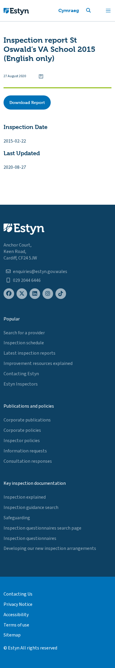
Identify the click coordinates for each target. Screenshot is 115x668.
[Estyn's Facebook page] (9, 293)
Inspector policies (22, 440)
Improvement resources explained (38, 363)
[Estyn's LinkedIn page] (34, 293)
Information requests (25, 451)
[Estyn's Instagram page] (47, 293)
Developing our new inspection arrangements (50, 548)
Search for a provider (24, 333)
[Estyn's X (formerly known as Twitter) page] (21, 293)
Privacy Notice (18, 604)
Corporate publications (27, 420)
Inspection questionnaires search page (42, 528)
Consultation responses (28, 461)
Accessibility (16, 614)
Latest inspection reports (29, 353)
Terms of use (16, 625)
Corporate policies (22, 430)
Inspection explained (25, 497)
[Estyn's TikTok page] (60, 293)
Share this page (41, 76)
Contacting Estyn (21, 374)
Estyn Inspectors (21, 384)
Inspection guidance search (31, 507)
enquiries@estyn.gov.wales (40, 271)
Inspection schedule (24, 343)
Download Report (27, 102)
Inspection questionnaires (30, 538)
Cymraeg (68, 10)
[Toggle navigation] (108, 10)
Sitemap (12, 635)
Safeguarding (17, 518)
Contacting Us (18, 594)
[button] (95, 10)
